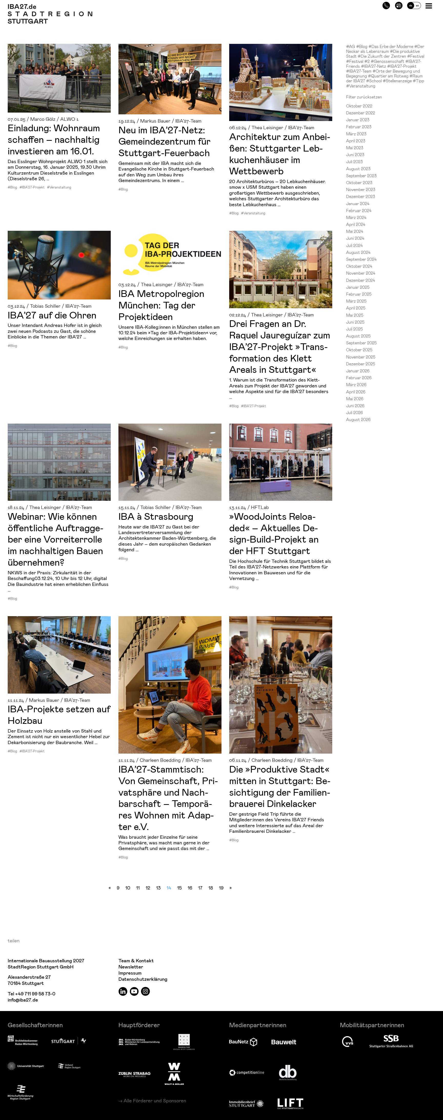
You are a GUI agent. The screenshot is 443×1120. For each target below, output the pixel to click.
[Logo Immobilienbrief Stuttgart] (246, 1103)
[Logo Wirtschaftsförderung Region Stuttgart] (20, 1092)
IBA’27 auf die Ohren (52, 314)
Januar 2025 (357, 287)
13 (158, 888)
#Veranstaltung (59, 187)
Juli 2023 (354, 161)
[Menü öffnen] (429, 5)
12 (148, 888)
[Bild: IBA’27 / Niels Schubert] (59, 462)
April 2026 (355, 391)
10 (127, 888)
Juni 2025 (355, 321)
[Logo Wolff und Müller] (174, 1074)
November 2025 (360, 356)
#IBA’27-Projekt (32, 187)
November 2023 (360, 189)
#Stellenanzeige (398, 80)
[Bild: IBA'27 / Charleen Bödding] (170, 685)
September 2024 (361, 259)
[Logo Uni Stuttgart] (26, 1066)
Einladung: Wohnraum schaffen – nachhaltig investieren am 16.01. (54, 139)
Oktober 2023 (359, 182)
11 (138, 888)
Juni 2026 (355, 405)
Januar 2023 (357, 119)
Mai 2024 (354, 231)
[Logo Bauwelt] (283, 1042)
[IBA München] (170, 254)
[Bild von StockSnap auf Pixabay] (59, 265)
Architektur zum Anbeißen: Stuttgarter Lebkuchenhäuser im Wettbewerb (279, 153)
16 (190, 888)
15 (179, 888)
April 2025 (355, 307)
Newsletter (130, 967)
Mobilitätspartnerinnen (372, 1024)
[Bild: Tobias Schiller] (170, 462)
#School (374, 80)
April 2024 (355, 224)
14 (169, 888)
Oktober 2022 (359, 105)
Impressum (130, 973)
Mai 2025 (354, 315)
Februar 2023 (358, 126)
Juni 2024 (355, 238)
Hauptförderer (139, 1024)
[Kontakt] (386, 5)
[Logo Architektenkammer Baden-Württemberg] (22, 1041)
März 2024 (356, 217)
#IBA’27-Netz (374, 66)
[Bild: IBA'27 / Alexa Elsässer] (280, 685)
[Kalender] (398, 5)
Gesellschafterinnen (35, 1024)
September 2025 (361, 342)
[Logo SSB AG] (391, 1041)
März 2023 (356, 133)
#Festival (415, 56)
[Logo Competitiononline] (246, 1072)
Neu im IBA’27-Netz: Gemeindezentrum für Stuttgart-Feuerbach (164, 141)
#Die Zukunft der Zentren (382, 56)
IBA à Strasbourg (155, 516)
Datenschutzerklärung (142, 979)
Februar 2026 (358, 377)
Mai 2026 (354, 398)
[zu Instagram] (145, 991)
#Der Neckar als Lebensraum (385, 49)
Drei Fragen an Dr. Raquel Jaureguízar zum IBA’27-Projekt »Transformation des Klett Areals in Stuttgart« (279, 346)
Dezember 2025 (360, 363)
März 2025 (356, 300)
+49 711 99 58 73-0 (35, 994)
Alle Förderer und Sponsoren (155, 1100)
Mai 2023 (354, 147)
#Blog (12, 187)
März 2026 (356, 384)
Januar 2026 (357, 370)
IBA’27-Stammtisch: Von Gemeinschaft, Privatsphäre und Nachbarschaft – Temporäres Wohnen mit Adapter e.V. (168, 797)
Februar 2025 (358, 294)
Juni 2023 (355, 154)
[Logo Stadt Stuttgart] (69, 1041)
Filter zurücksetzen (364, 96)
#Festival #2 (358, 61)
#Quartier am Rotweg (388, 75)
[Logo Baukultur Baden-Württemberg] (184, 1042)
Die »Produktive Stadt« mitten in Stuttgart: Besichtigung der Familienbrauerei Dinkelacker (279, 786)
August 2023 (358, 168)
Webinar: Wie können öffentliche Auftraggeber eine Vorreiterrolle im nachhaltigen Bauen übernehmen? (55, 538)
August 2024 (358, 252)
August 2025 (358, 335)
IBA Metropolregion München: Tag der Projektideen (161, 304)
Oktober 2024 (359, 266)
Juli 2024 (354, 245)
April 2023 (355, 140)
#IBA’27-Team (359, 70)
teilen (13, 940)
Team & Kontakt (136, 960)
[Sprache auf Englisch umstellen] (414, 5)
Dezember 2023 (360, 196)
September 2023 (361, 175)
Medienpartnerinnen (257, 1024)
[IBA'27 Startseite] (50, 7)
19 (221, 888)
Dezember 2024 (360, 280)
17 (200, 888)
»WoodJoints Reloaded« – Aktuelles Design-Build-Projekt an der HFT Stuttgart (274, 533)
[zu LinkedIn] (122, 991)
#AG (351, 46)
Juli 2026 (354, 412)
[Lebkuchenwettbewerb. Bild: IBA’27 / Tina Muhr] (280, 82)
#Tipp (418, 80)
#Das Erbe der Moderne (391, 46)
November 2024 (360, 273)
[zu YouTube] (134, 991)
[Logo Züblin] (134, 1074)
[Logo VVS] (347, 1041)
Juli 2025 (354, 328)
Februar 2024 (358, 210)
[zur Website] (69, 1066)
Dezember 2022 (360, 112)
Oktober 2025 (359, 349)
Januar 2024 (357, 203)
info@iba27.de (23, 1000)
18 (210, 888)
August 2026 (358, 419)
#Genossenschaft (388, 61)
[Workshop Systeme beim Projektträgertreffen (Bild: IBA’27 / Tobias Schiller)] (59, 654)
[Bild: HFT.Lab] (280, 462)
